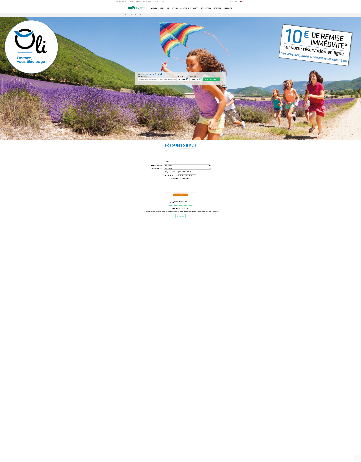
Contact (163, 1)
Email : (168, 161)
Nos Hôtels (164, 8)
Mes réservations (134, 1)
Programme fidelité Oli (201, 8)
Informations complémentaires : (180, 178)
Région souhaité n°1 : (171, 172)
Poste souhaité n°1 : (157, 165)
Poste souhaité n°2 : (156, 168)
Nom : (168, 150)
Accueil (154, 8)
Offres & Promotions (180, 8)
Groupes (217, 8)
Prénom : (168, 156)
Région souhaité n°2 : (171, 175)
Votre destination (142, 76)
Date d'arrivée (180, 76)
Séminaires (228, 8)
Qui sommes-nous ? (121, 1)
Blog (154, 1)
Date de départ (193, 76)
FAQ (158, 1)
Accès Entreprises (145, 1)
